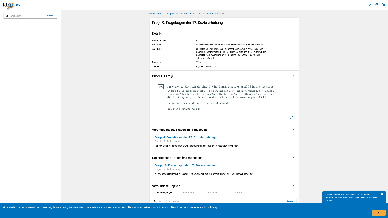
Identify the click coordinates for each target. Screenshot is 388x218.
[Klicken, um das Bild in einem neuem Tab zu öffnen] (291, 117)
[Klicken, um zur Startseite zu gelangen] (11, 5)
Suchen (50, 16)
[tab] (164, 192)
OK (378, 213)
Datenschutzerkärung (206, 207)
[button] (224, 33)
